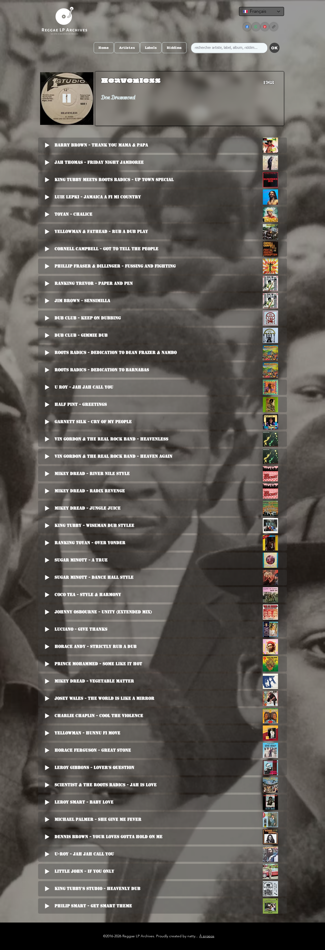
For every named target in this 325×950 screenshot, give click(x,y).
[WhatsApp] (256, 27)
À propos (206, 936)
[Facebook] (247, 27)
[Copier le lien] (274, 27)
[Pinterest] (265, 27)
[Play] (67, 98)
